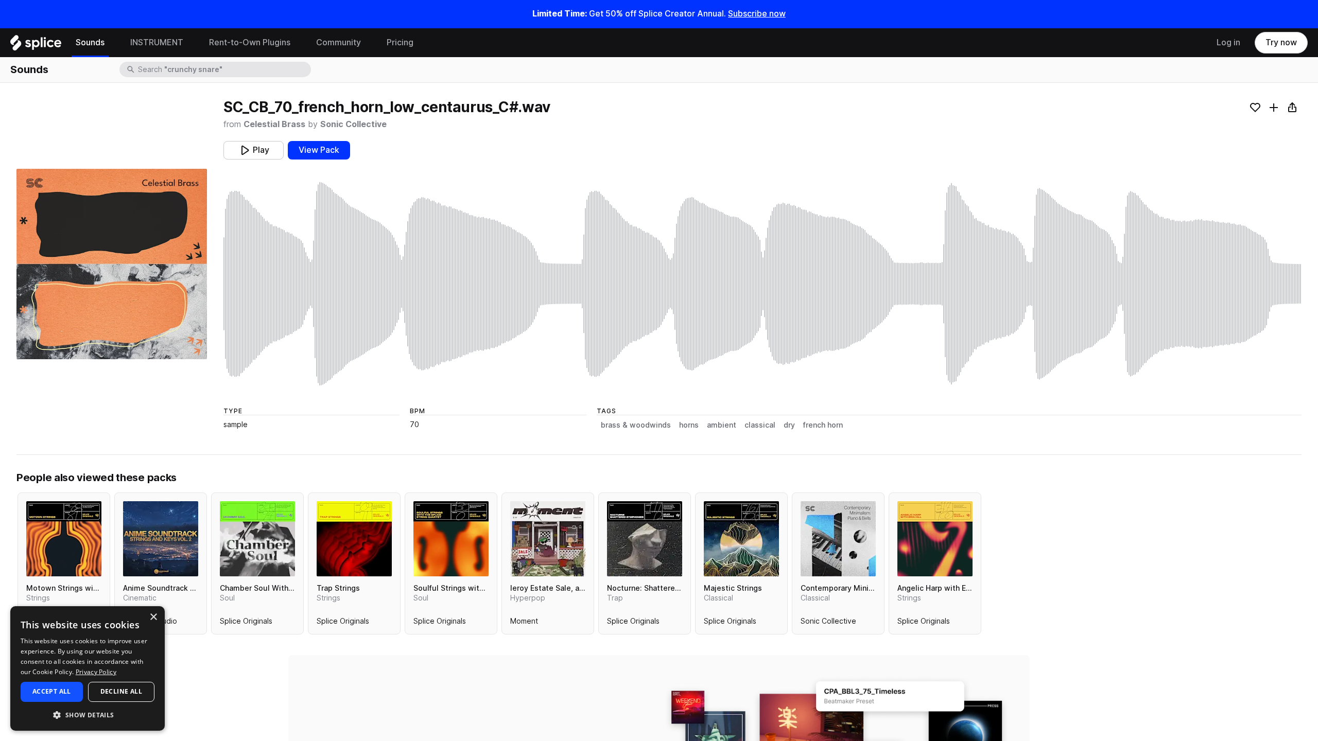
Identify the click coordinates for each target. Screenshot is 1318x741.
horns (689, 425)
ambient (721, 425)
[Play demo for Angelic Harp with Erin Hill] (935, 539)
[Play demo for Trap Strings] (354, 539)
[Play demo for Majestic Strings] (741, 539)
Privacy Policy (96, 671)
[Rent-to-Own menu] (298, 42)
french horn (823, 425)
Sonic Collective (353, 124)
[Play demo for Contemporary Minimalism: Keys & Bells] (838, 539)
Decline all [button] (121, 691)
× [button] (153, 617)
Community (338, 42)
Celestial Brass (274, 124)
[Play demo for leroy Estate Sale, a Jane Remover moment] (548, 539)
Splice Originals (246, 623)
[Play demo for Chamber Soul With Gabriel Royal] (257, 539)
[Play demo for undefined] (112, 264)
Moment (524, 623)
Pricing (400, 42)
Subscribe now (757, 14)
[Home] (35, 45)
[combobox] (223, 69)
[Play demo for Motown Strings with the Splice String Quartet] (64, 539)
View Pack (319, 150)
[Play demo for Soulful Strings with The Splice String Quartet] (451, 539)
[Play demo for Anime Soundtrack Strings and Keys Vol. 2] (161, 539)
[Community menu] (368, 42)
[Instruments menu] (191, 42)
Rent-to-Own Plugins (249, 42)
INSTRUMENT (156, 42)
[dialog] (87, 668)
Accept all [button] (51, 691)
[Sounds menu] (112, 42)
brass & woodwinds (636, 425)
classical (759, 425)
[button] (87, 714)
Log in (1228, 42)
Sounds (90, 42)
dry (789, 425)
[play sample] (762, 284)
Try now (1281, 42)
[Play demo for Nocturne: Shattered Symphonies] (645, 539)
